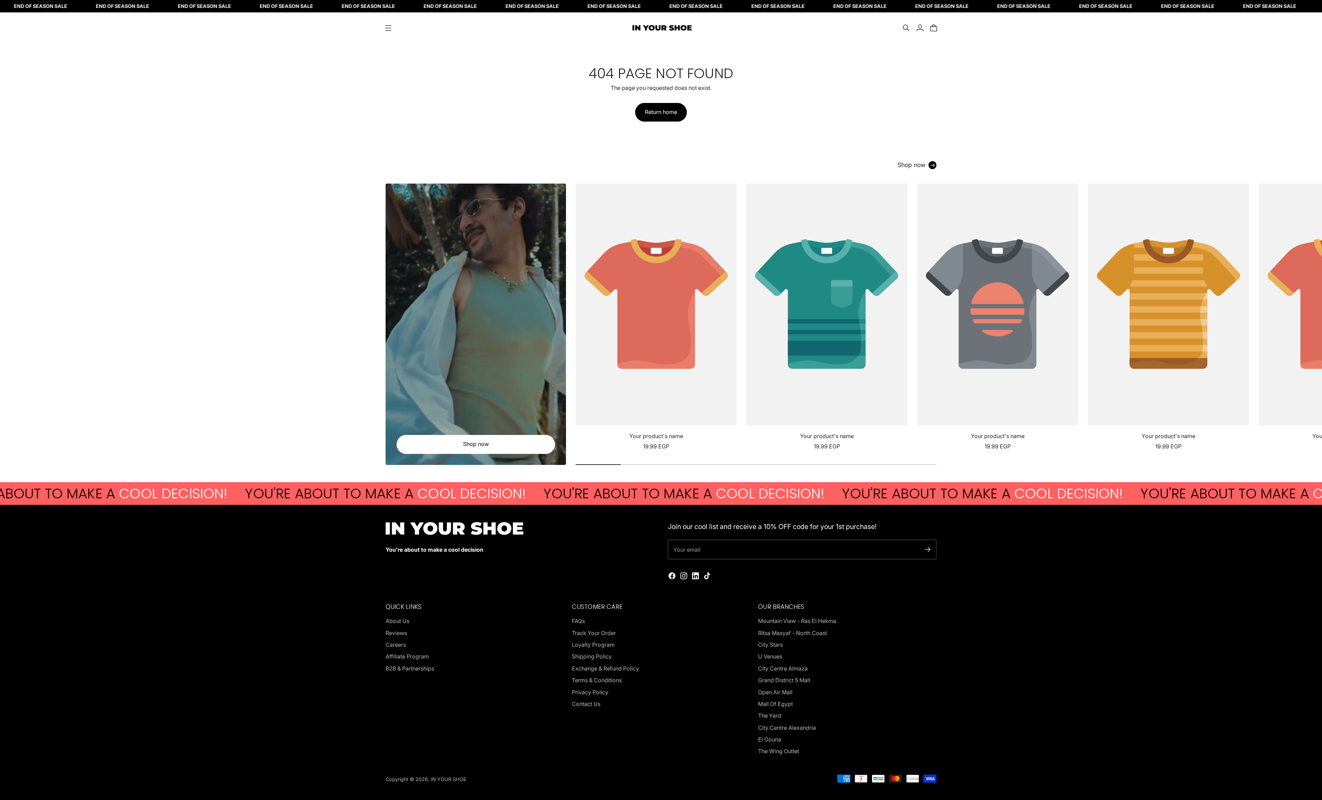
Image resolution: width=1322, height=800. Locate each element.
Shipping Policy (592, 656)
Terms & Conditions (597, 680)
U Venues (770, 656)
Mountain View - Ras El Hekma (797, 620)
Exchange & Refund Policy (605, 668)
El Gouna (769, 739)
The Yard (769, 715)
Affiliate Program (407, 656)
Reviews (396, 633)
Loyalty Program (593, 644)
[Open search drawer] (906, 28)
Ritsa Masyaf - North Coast (792, 633)
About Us (397, 620)
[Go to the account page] (920, 28)
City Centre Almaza (783, 668)
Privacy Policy (590, 692)
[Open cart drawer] (934, 28)
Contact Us (586, 703)
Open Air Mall (775, 692)
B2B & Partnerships (410, 668)
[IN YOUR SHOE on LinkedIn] (695, 576)
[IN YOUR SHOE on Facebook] (672, 576)
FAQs (578, 620)
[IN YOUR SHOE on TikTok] (707, 576)
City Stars (770, 644)
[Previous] (584, 317)
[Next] (928, 317)
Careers (396, 644)
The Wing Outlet (778, 751)
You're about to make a (314, 493)
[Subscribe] (927, 549)
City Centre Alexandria (787, 727)
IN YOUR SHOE (448, 779)
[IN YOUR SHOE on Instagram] (684, 576)
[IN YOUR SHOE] (661, 28)
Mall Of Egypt (775, 703)
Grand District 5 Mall (784, 680)
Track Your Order (594, 633)
